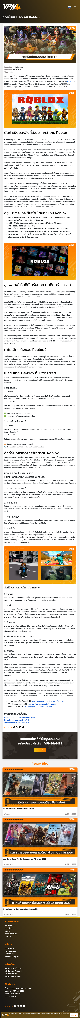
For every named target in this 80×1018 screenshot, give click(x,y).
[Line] (23, 727)
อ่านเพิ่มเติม (66, 1014)
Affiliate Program (12, 956)
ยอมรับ (73, 1015)
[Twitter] (16, 727)
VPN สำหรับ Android (13, 971)
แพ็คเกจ (8, 931)
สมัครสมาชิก (40, 750)
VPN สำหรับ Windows (13, 968)
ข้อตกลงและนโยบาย (13, 993)
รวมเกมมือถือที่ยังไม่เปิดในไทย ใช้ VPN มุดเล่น (19, 717)
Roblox (69, 81)
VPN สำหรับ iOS (11, 973)
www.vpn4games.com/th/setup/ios (42, 704)
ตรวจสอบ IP (9, 948)
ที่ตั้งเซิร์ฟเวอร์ (10, 951)
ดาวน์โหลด (9, 928)
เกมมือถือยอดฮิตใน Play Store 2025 (16, 722)
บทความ (8, 936)
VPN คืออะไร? (10, 925)
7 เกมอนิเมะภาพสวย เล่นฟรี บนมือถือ (17, 720)
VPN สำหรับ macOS (13, 976)
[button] (70, 7)
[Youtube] (19, 727)
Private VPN (10, 953)
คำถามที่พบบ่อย (11, 933)
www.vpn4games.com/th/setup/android (47, 701)
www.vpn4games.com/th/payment (38, 706)
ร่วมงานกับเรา (10, 996)
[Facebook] (14, 727)
